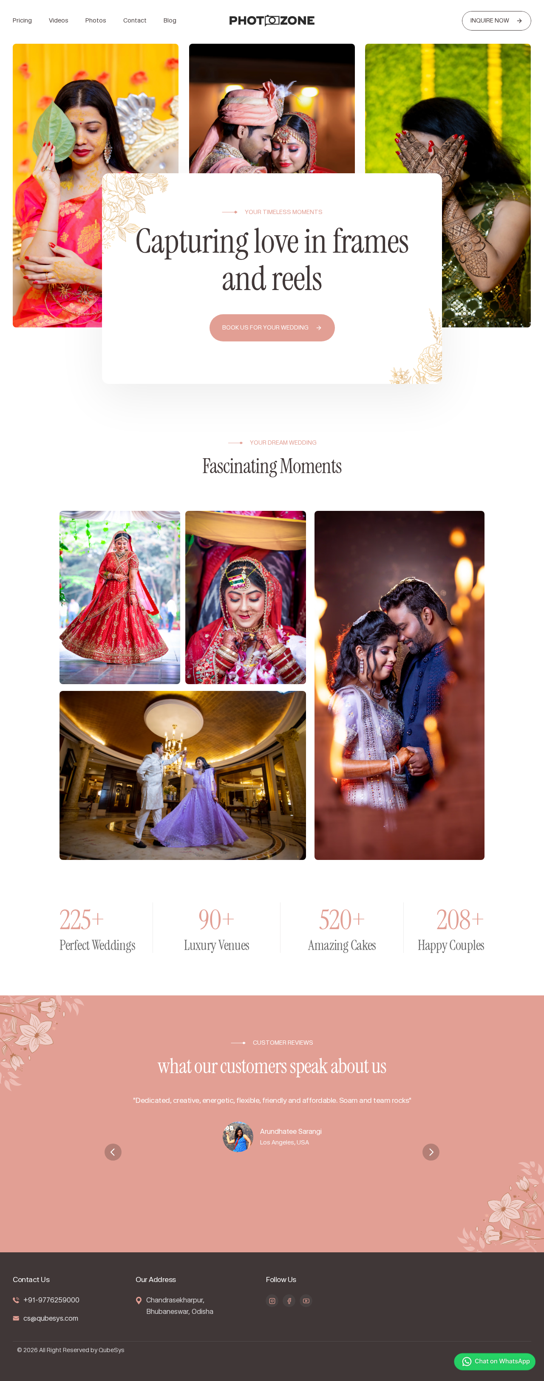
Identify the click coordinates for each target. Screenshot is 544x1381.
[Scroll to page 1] (262, 1199)
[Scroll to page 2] (272, 1199)
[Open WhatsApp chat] (495, 1363)
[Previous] (113, 1152)
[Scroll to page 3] (281, 1199)
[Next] (430, 1152)
